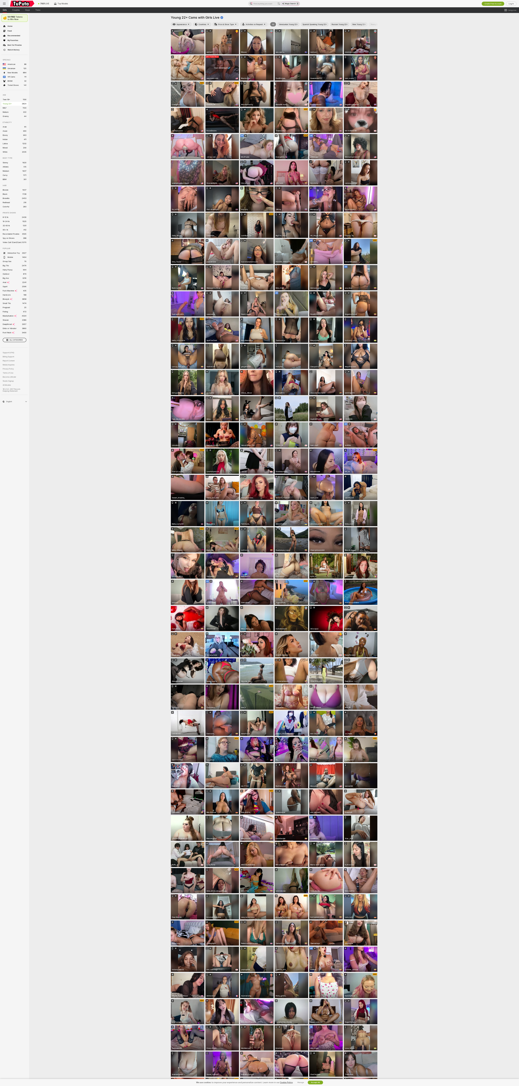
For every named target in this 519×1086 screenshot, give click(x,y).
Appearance (182, 24)
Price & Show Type (226, 24)
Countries (202, 24)
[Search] (279, 4)
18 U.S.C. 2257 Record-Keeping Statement (12, 390)
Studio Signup (8, 381)
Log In (511, 4)
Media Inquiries (9, 365)
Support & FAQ (8, 353)
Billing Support (8, 357)
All (273, 24)
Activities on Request (254, 24)
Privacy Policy (8, 369)
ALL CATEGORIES (16, 340)
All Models (7, 385)
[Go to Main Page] (22, 3)
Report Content (9, 361)
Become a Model (9, 377)
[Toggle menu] (4, 3)
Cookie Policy (286, 1082)
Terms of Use (8, 373)
